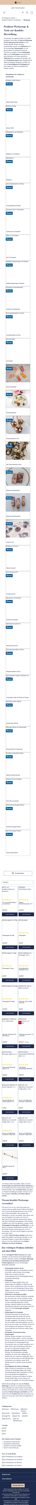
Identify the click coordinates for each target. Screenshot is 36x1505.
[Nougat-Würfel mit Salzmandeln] (18, 735)
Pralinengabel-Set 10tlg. (8, 935)
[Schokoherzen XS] (18, 580)
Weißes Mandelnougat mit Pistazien (15, 283)
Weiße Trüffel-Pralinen (12, 102)
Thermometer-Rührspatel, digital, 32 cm (8, 1068)
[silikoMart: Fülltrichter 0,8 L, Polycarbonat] (10, 1024)
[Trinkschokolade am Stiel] (18, 425)
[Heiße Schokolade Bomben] (18, 761)
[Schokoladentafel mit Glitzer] (18, 192)
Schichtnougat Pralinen (12, 852)
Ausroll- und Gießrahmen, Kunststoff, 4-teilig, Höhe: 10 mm (26, 1134)
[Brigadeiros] (18, 166)
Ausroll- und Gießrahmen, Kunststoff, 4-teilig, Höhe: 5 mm (9, 1134)
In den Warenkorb (10, 914)
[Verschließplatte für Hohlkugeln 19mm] (26, 958)
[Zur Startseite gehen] (18, 8)
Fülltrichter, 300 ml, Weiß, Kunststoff (25, 1002)
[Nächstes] (31, 470)
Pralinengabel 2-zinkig (7, 968)
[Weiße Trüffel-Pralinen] (18, 89)
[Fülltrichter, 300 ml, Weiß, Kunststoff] (26, 991)
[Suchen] (22, 12)
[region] (18, 470)
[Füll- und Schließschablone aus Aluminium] (10, 892)
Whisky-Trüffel (10, 128)
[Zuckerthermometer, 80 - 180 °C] (10, 1156)
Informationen (7, 1479)
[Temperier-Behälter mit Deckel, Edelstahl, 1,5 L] (10, 1090)
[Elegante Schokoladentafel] (18, 477)
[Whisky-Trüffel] (18, 114)
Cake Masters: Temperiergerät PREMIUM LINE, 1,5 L (25, 1068)
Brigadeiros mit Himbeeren (13, 154)
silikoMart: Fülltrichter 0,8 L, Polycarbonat (9, 1035)
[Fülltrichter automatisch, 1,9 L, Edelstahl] (26, 1024)
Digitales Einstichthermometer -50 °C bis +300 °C (26, 903)
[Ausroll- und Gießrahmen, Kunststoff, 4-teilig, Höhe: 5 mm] (10, 1123)
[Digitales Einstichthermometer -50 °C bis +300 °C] (26, 892)
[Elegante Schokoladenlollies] (18, 503)
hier (16, 1499)
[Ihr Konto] (27, 12)
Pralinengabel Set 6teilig (8, 1001)
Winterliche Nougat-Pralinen (13, 826)
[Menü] (4, 12)
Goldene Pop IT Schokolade (13, 231)
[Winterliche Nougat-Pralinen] (18, 813)
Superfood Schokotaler (12, 619)
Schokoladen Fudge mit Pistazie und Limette (17, 697)
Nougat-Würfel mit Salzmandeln (14, 749)
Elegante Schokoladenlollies (13, 516)
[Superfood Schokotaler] (18, 606)
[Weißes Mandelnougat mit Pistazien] (18, 270)
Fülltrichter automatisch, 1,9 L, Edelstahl (26, 1035)
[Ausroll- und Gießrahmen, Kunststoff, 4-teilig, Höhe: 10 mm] (26, 1123)
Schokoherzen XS (10, 594)
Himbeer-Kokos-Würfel (12, 723)
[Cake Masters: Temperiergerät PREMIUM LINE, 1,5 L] (26, 1057)
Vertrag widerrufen (18, 1485)
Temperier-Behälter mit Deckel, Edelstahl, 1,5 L (8, 1101)
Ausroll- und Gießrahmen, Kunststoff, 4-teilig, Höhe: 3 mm (26, 1101)
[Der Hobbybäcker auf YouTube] (12, 1465)
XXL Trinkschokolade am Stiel (13, 464)
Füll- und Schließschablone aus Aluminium (9, 903)
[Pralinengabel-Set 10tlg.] (10, 925)
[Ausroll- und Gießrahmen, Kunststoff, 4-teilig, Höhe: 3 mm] (26, 1090)
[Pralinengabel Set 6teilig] (10, 991)
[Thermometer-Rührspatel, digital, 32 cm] (10, 1057)
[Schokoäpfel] (18, 347)
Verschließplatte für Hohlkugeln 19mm (24, 969)
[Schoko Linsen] (18, 528)
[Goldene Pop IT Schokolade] (18, 218)
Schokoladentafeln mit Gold (13, 335)
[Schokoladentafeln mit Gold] (18, 321)
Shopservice (6, 1474)
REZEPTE (19, 2)
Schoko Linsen (10, 542)
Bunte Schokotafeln (11, 387)
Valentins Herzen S (11, 568)
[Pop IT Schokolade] (18, 244)
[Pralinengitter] (26, 925)
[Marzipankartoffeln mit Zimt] (18, 658)
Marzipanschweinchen (12, 645)
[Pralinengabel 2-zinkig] (10, 958)
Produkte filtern (19, 873)
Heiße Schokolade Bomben (13, 775)
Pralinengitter (22, 935)
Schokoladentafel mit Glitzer (13, 205)
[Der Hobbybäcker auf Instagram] (12, 1456)
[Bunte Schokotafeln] (18, 373)
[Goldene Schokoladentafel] (18, 296)
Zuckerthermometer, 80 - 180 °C (8, 1167)
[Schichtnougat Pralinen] (18, 839)
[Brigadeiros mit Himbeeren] (18, 140)
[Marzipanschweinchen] (18, 632)
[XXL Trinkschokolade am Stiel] (18, 451)
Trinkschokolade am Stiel (12, 438)
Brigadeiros (9, 179)
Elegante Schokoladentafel (13, 490)
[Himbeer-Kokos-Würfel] (18, 710)
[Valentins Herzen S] (18, 554)
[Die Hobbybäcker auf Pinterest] (12, 1462)
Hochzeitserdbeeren (11, 412)
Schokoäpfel (9, 361)
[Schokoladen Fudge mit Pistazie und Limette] (18, 684)
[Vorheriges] (4, 470)
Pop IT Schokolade (11, 257)
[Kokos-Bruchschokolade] (18, 787)
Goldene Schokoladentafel (13, 309)
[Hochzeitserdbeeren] (18, 399)
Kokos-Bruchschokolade (12, 801)
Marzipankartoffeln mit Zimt (13, 671)
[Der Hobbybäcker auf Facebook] (12, 1459)
